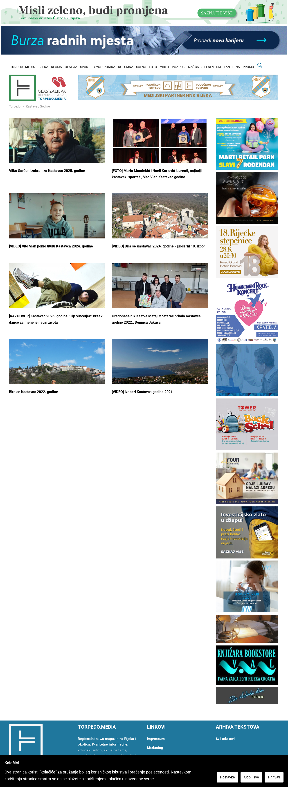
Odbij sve (251, 777)
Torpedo (14, 106)
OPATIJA (71, 67)
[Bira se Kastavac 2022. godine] (57, 361)
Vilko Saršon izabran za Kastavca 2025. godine (47, 171)
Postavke (227, 777)
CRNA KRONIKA (104, 67)
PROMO (248, 67)
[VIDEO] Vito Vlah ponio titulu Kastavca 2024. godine (51, 246)
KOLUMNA (125, 67)
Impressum (156, 739)
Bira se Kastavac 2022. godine (33, 392)
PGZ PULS (179, 67)
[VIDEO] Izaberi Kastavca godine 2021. (143, 392)
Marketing (155, 748)
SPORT (85, 67)
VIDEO (164, 67)
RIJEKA (43, 67)
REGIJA (56, 67)
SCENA (141, 67)
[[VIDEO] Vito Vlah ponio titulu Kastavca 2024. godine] (57, 225)
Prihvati (274, 777)
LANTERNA (232, 67)
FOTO (153, 67)
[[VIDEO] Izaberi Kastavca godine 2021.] (160, 369)
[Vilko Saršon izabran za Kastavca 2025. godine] (57, 142)
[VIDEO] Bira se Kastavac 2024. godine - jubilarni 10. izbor (158, 246)
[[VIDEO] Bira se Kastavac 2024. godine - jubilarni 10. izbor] (160, 225)
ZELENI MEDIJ (211, 67)
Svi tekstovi (225, 739)
